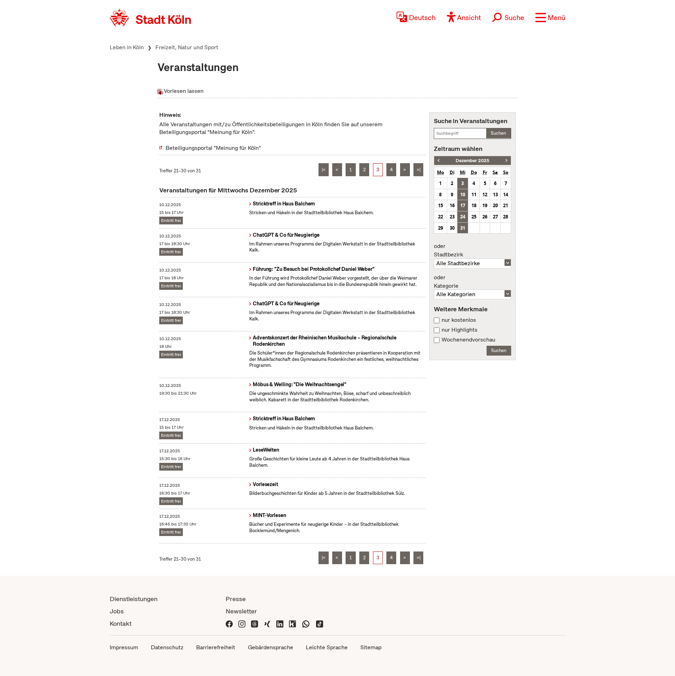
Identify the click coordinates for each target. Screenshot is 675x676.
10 (462, 194)
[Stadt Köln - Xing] (267, 623)
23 (452, 216)
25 (473, 216)
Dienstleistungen (134, 599)
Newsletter (241, 611)
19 (484, 205)
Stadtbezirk (448, 250)
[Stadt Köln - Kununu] (292, 623)
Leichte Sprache (327, 647)
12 (484, 194)
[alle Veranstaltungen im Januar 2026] (506, 160)
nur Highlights (459, 330)
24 (462, 216)
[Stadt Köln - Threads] (254, 623)
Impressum (124, 647)
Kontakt (120, 623)
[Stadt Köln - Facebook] (229, 623)
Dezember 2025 (472, 161)
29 (440, 228)
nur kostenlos (459, 320)
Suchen (498, 133)
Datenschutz (167, 647)
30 (452, 228)
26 (484, 216)
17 (462, 205)
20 (495, 205)
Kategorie (446, 281)
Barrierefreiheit (215, 647)
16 (452, 205)
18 (473, 205)
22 (440, 216)
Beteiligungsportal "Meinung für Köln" (213, 148)
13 (495, 194)
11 (473, 194)
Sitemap (370, 647)
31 (462, 228)
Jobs (117, 611)
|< (324, 170)
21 (505, 205)
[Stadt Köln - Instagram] (241, 623)
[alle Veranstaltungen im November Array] (438, 160)
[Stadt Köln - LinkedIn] (279, 623)
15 (440, 205)
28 (505, 216)
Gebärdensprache (270, 647)
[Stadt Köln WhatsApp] (306, 623)
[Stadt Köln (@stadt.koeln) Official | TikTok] (319, 623)
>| (418, 170)
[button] (550, 17)
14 (505, 194)
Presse (236, 599)
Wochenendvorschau (468, 340)
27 (495, 216)
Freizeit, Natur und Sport (186, 47)
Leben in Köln (127, 47)
